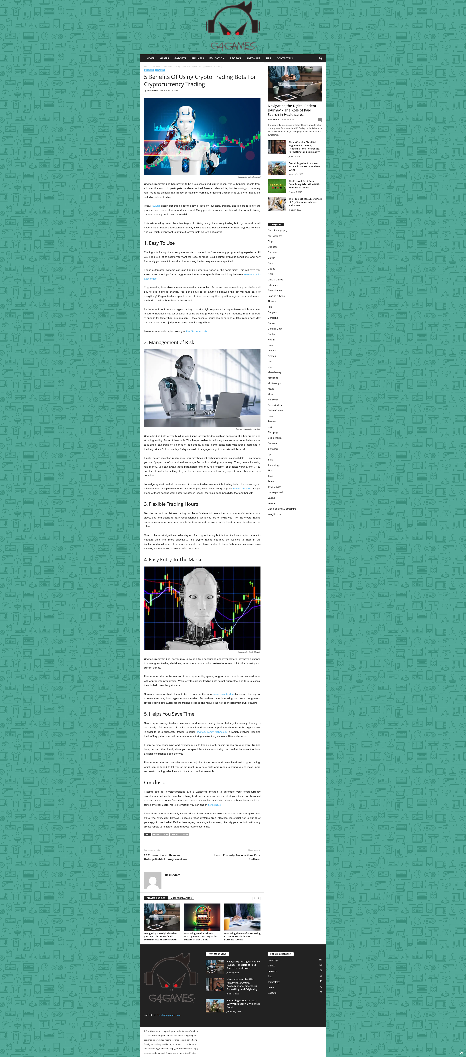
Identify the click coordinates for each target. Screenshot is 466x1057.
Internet (272, 350)
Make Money (274, 372)
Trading (184, 834)
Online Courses (276, 410)
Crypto (174, 834)
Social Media (274, 437)
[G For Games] (233, 27)
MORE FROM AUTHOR (181, 898)
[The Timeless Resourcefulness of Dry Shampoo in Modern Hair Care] (277, 204)
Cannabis (273, 252)
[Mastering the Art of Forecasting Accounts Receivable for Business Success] (242, 917)
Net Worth (273, 399)
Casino (271, 268)
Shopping (273, 432)
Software (253, 58)
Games (164, 58)
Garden (271, 334)
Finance (160, 70)
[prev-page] (254, 898)
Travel (271, 481)
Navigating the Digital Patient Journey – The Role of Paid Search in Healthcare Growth (160, 936)
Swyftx (156, 205)
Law (270, 361)
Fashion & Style (276, 296)
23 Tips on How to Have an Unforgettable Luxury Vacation (165, 857)
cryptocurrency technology (212, 731)
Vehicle (271, 503)
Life (270, 367)
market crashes (242, 488)
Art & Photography (277, 230)
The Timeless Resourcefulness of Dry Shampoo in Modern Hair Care (305, 202)
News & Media (275, 405)
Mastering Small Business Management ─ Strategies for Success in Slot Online (200, 936)
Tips (268, 58)
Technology (274, 465)
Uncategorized (275, 492)
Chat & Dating (275, 279)
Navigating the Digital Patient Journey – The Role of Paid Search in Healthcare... (292, 110)
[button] (321, 58)
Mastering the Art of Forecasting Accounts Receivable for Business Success (242, 936)
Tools (270, 476)
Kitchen (272, 356)
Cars (270, 263)
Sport (270, 454)
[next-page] (258, 898)
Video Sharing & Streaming (282, 508)
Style (270, 459)
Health (271, 339)
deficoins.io (214, 804)
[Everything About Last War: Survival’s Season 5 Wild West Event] (277, 168)
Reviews (235, 58)
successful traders (223, 694)
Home (151, 58)
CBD (270, 274)
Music (271, 394)
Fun (270, 307)
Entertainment (275, 290)
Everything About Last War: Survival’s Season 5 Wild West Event (305, 166)
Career (271, 257)
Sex (270, 427)
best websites (275, 236)
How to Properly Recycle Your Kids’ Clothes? (236, 857)
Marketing (273, 377)
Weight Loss (274, 514)
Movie (271, 388)
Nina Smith (273, 119)
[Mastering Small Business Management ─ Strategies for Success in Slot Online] (202, 917)
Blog (270, 241)
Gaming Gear (275, 328)
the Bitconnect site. (197, 331)
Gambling (273, 317)
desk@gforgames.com (169, 1015)
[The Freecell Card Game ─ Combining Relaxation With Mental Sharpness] (277, 186)
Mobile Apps (274, 383)
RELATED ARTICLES (156, 898)
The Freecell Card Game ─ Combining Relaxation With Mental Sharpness (304, 184)
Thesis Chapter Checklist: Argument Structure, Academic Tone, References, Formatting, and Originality (304, 146)
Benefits (157, 834)
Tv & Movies (274, 487)
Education (216, 58)
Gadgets (180, 58)
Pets (270, 416)
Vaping (271, 497)
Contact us (285, 58)
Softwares (273, 448)
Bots (166, 834)
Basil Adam (152, 90)
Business (197, 58)
